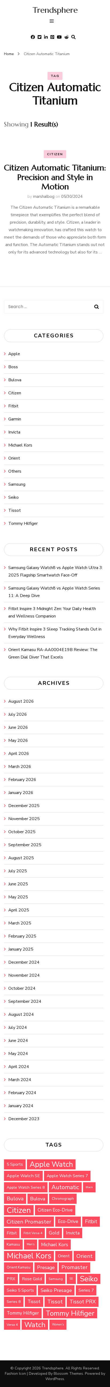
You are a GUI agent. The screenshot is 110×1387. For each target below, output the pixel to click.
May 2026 (18, 740)
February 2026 (22, 780)
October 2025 (22, 832)
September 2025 (24, 845)
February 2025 (22, 936)
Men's (30, 1244)
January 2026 (20, 793)
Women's (58, 1325)
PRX (11, 1279)
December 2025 (24, 806)
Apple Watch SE (23, 1176)
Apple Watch (51, 1164)
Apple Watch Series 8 (26, 1187)
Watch (34, 1324)
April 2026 (18, 753)
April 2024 (18, 1067)
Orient (14, 458)
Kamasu (13, 1244)
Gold (54, 1233)
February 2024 (22, 1093)
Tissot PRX (82, 1301)
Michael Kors (20, 445)
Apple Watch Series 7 (67, 1176)
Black (89, 1187)
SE (71, 1279)
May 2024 (18, 1054)
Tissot (14, 510)
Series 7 (86, 1290)
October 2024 (22, 988)
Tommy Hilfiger (23, 523)
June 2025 (18, 884)
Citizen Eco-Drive (55, 1210)
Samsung (16, 484)
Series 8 (14, 1301)
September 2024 (24, 1001)
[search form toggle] (73, 37)
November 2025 (24, 819)
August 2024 (21, 1014)
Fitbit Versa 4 (32, 1233)
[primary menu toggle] (53, 21)
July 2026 (17, 714)
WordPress (54, 1378)
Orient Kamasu (18, 1267)
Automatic (65, 1187)
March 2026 (19, 767)
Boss (13, 367)
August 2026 (21, 701)
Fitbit (13, 406)
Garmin (14, 419)
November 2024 (24, 975)
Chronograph (63, 1198)
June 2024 (18, 1041)
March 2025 (19, 923)
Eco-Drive (68, 1221)
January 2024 (20, 1106)
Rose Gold (32, 1279)
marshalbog (43, 196)
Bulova (14, 380)
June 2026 (18, 727)
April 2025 (18, 910)
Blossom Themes (68, 1373)
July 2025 (17, 871)
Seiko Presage (56, 1290)
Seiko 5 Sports (20, 1290)
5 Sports (15, 1164)
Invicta (14, 432)
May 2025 (18, 897)
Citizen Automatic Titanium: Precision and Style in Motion (55, 177)
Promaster (74, 1267)
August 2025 (21, 858)
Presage (46, 1267)
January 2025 (20, 949)
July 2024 (17, 1027)
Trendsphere (55, 10)
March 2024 (19, 1080)
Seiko (13, 497)
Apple (14, 354)
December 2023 (24, 1119)
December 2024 (24, 962)
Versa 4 (12, 1325)
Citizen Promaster (29, 1221)
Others (14, 471)
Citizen (55, 154)
